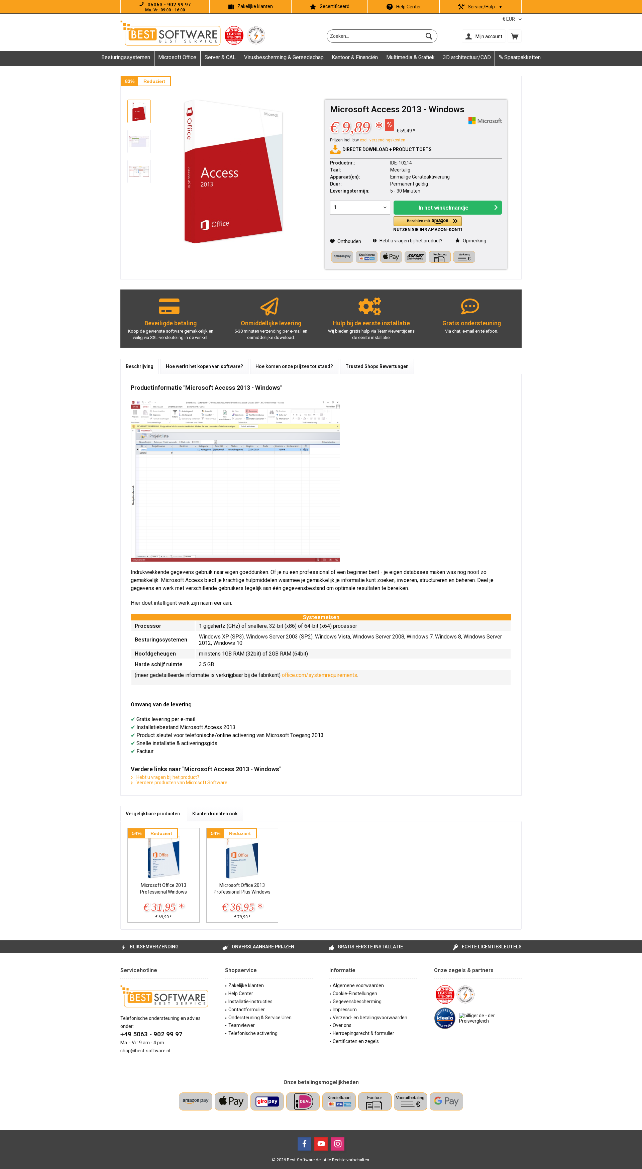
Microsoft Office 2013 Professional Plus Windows (242, 889)
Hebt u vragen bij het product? (410, 240)
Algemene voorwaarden (358, 985)
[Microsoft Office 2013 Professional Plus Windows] (242, 855)
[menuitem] (515, 36)
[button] (428, 223)
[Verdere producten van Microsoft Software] (485, 120)
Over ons (342, 1025)
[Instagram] (337, 1144)
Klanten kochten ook (215, 813)
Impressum (345, 1009)
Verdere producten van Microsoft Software (181, 782)
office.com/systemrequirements (319, 675)
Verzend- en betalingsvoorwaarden (370, 1017)
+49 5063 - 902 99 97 (151, 1034)
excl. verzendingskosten (382, 140)
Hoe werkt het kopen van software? (204, 366)
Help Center (408, 6)
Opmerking (474, 240)
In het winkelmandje (443, 208)
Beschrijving (139, 366)
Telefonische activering (253, 1033)
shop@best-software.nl (145, 1050)
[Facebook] (304, 1144)
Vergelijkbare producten (153, 813)
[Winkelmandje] (515, 36)
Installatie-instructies (250, 1001)
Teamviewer (241, 1025)
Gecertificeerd (334, 6)
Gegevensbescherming (357, 1001)
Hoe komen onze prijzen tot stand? (294, 366)
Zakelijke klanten (255, 6)
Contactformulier (246, 1009)
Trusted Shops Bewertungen (377, 366)
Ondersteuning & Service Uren (260, 1017)
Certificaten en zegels (356, 1041)
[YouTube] (321, 1144)
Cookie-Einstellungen (355, 993)
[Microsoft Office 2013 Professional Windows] (163, 855)
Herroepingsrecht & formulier (363, 1033)
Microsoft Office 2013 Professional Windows (163, 889)
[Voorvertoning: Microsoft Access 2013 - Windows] (139, 111)
